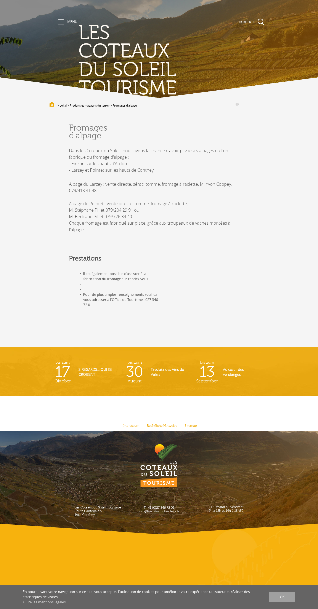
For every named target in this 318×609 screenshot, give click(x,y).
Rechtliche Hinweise (162, 426)
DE (244, 22)
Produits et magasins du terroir (90, 105)
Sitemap (191, 426)
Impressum (131, 426)
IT (253, 22)
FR (240, 22)
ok (282, 597)
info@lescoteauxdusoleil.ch (159, 511)
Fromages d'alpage (125, 105)
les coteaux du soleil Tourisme (128, 61)
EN (249, 22)
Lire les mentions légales (46, 602)
